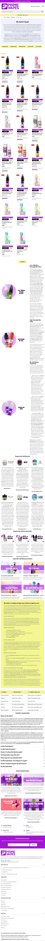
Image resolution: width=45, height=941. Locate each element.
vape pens (6, 730)
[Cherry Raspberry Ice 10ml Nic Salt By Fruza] (7, 121)
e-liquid (11, 718)
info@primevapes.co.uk (7, 869)
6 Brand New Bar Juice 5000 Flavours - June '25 (33, 595)
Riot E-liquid (19, 467)
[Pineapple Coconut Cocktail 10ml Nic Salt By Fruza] (7, 238)
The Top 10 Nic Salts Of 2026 (7, 575)
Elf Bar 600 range (9, 474)
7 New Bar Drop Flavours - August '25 (9, 595)
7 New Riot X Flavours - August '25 (30, 575)
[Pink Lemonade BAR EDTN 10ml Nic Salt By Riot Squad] (37, 150)
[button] (4, 81)
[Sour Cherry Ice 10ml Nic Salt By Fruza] (22, 238)
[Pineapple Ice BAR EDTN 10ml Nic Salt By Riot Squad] (7, 62)
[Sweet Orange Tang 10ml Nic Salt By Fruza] (22, 209)
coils (42, 448)
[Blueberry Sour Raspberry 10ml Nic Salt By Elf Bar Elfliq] (7, 150)
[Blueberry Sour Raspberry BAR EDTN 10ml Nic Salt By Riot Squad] (22, 91)
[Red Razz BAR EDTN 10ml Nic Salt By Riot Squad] (7, 180)
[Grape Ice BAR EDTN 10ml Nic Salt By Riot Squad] (37, 91)
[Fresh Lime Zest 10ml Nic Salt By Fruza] (37, 209)
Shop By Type (13, 17)
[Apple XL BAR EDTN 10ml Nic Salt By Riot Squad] (22, 121)
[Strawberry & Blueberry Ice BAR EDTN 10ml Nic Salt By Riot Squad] (22, 180)
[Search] (42, 11)
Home (5, 17)
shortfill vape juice (35, 437)
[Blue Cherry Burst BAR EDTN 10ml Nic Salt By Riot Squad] (7, 91)
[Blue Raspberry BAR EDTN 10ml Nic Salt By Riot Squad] (22, 62)
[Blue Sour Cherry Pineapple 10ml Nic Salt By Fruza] (7, 209)
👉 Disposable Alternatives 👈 (22, 15)
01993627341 (5, 871)
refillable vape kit (34, 339)
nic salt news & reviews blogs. (34, 684)
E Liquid (8, 17)
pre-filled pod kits (8, 724)
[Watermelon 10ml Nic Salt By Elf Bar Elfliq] (22, 150)
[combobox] (22, 11)
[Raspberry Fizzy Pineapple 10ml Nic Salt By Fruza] (37, 180)
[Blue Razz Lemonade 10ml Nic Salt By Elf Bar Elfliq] (37, 121)
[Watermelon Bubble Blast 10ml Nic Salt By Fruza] (37, 62)
